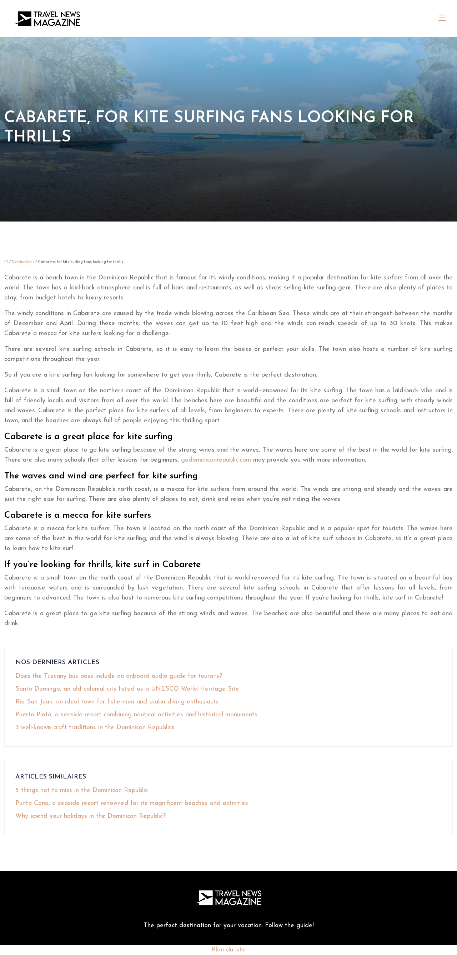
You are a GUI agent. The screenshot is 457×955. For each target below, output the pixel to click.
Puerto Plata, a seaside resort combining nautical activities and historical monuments (136, 715)
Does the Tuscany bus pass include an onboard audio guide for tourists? (118, 676)
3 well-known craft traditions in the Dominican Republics (95, 728)
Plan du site (229, 950)
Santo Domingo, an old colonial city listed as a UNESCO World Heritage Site (127, 689)
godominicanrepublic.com (216, 460)
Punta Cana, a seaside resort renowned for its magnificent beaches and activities (131, 803)
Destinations (23, 262)
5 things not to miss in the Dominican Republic (81, 790)
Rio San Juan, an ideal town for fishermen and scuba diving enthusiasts (117, 702)
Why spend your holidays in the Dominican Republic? (90, 816)
